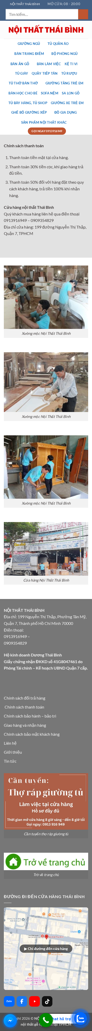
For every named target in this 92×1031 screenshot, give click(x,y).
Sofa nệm (49, 93)
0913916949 (15, 636)
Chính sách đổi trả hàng (24, 697)
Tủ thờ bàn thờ (23, 83)
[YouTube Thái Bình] (34, 1001)
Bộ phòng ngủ (64, 54)
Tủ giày (21, 73)
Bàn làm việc (49, 64)
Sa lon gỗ (70, 93)
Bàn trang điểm (29, 54)
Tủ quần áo (58, 44)
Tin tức (10, 761)
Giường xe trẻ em (67, 103)
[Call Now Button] (46, 1020)
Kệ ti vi (71, 64)
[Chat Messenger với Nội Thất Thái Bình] (10, 1020)
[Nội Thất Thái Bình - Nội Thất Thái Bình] (46, 30)
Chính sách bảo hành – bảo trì (30, 715)
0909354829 (15, 643)
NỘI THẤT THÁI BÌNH (25, 4)
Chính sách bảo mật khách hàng (32, 734)
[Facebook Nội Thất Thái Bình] (22, 1001)
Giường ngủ (29, 44)
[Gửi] (83, 14)
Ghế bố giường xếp (29, 112)
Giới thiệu (13, 752)
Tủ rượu (69, 73)
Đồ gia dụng (65, 112)
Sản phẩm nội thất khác (44, 122)
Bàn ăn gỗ (19, 64)
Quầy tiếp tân (44, 73)
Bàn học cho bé (22, 93)
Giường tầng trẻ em (64, 83)
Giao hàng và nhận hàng (25, 725)
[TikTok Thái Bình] (47, 1001)
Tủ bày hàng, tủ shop (27, 103)
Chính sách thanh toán (24, 706)
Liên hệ (10, 743)
